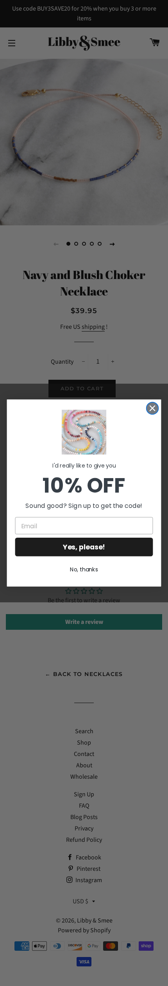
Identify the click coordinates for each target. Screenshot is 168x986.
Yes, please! (84, 547)
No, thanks (84, 569)
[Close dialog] (153, 408)
